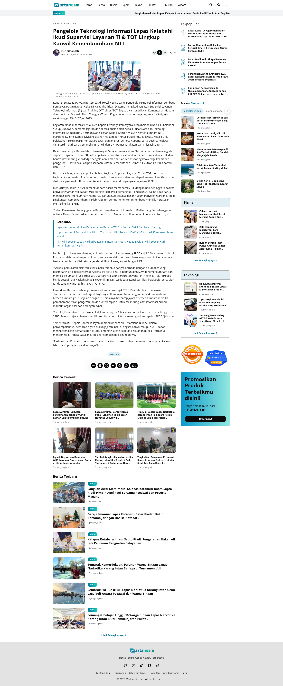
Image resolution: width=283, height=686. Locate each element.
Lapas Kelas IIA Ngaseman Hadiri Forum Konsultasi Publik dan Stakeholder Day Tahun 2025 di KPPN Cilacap (209, 33)
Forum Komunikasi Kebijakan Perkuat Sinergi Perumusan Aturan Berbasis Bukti (207, 48)
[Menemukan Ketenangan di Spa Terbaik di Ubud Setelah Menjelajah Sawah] (187, 154)
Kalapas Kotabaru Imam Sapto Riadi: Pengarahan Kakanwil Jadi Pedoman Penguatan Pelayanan (131, 541)
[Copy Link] (93, 365)
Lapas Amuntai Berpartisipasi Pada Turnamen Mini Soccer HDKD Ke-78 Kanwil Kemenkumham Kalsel (111, 414)
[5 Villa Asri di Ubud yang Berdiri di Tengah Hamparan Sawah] (187, 186)
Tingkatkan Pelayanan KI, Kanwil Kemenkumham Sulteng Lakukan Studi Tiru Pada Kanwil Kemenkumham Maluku (156, 460)
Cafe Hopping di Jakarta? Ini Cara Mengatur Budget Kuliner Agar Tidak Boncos (209, 230)
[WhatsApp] (126, 365)
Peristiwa (114, 354)
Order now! (205, 419)
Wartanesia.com (134, 679)
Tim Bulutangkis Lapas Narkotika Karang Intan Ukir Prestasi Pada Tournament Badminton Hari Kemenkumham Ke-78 (114, 460)
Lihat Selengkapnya (112, 635)
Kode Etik (155, 673)
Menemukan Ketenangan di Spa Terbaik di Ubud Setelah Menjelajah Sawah (212, 152)
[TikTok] (141, 665)
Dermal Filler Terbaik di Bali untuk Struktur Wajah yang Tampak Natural (212, 120)
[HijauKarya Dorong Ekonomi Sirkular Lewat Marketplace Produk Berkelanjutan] (190, 288)
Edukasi (152, 5)
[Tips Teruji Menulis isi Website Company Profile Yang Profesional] (190, 304)
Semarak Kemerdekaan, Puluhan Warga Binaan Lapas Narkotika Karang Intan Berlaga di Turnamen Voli (127, 566)
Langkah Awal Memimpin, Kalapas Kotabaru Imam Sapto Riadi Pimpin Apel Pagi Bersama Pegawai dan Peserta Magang (187, 13)
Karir (184, 673)
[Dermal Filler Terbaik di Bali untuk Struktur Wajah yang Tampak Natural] (187, 122)
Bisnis (113, 5)
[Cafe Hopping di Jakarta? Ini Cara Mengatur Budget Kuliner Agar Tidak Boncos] (190, 232)
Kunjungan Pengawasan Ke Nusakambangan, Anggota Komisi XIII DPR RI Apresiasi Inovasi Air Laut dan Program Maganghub (209, 91)
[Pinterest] (119, 365)
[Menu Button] (226, 5)
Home (88, 5)
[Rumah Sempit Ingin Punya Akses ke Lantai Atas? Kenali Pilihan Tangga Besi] (190, 247)
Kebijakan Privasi (138, 673)
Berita (101, 5)
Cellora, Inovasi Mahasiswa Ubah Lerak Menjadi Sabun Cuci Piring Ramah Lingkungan (212, 214)
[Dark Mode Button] (211, 5)
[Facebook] (100, 365)
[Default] (159, 52)
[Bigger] (165, 52)
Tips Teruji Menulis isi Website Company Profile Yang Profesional (212, 302)
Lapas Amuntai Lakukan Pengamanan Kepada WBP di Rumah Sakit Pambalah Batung (109, 227)
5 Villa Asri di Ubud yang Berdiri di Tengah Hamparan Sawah (212, 183)
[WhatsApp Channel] (157, 665)
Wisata (182, 5)
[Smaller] (154, 52)
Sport (126, 5)
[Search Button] (219, 5)
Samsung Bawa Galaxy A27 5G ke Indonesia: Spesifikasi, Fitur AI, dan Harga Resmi (213, 318)
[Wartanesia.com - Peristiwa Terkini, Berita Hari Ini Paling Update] (66, 5)
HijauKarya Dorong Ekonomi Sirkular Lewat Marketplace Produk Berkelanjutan (212, 286)
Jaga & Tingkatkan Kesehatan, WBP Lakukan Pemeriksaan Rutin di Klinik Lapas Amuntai (72, 460)
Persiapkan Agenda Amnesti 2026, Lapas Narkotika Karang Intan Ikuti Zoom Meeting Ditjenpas (208, 76)
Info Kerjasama (171, 673)
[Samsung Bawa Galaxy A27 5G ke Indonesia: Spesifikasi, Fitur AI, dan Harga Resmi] (190, 320)
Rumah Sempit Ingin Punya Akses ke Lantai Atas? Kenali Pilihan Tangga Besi (212, 245)
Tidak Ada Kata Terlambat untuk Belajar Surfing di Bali (212, 167)
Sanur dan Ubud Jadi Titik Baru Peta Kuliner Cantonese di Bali (213, 136)
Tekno (138, 5)
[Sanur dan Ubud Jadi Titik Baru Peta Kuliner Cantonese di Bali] (187, 138)
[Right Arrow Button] (227, 111)
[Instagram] (126, 665)
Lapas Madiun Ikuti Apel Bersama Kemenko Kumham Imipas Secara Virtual (207, 62)
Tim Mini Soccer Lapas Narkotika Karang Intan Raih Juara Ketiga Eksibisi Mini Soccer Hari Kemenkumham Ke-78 (156, 414)
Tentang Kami (103, 673)
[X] (106, 365)
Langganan (120, 673)
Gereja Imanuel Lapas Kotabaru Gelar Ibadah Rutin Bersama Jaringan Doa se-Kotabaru (125, 516)
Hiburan (167, 5)
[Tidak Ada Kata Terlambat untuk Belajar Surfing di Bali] (187, 170)
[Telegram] (113, 365)
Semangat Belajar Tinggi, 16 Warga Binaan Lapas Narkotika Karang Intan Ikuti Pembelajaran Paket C (131, 617)
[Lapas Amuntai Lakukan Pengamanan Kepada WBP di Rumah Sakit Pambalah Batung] (72, 395)
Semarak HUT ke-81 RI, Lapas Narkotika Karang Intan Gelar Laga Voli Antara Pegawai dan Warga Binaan (131, 592)
